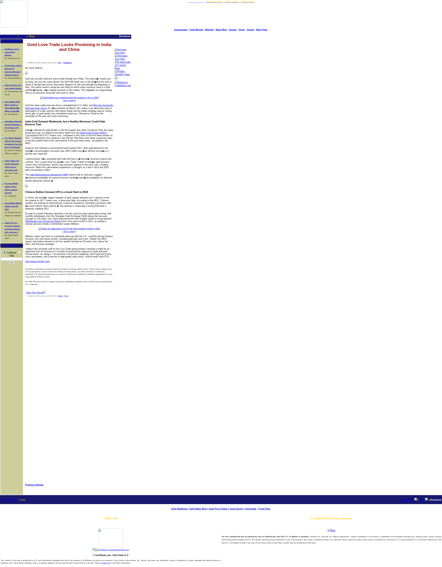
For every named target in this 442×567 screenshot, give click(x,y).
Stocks (250, 29)
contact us (105, 563)
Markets (209, 29)
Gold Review (196, 29)
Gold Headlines (179, 509)
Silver (242, 29)
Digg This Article (34, 292)
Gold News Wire (198, 509)
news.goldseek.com (9, 500)
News (23, 36)
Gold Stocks (236, 509)
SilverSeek (250, 509)
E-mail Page (407, 500)
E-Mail (60, 296)
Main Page (261, 29)
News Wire (221, 29)
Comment (67, 63)
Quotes (233, 29)
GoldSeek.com (8, 36)
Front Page (264, 509)
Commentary (181, 29)
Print (59, 63)
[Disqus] (69, 345)
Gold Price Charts (218, 509)
